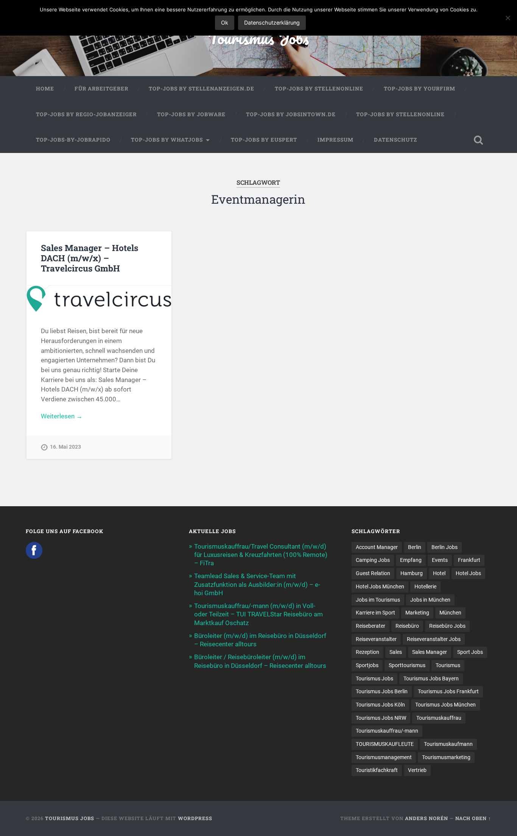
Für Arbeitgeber (101, 88)
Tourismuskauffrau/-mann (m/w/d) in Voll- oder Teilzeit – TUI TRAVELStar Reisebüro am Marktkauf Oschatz (258, 614)
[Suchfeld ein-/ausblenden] (478, 140)
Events (440, 560)
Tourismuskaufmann (448, 744)
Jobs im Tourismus (378, 600)
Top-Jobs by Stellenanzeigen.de (201, 88)
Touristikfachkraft (377, 770)
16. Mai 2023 (65, 447)
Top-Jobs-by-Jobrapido (73, 139)
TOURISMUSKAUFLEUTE (385, 744)
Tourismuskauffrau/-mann (387, 731)
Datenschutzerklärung (272, 22)
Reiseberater (370, 626)
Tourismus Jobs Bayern (431, 678)
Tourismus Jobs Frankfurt (448, 691)
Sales (395, 652)
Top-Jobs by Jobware (191, 114)
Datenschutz (395, 139)
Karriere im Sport (375, 613)
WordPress (195, 818)
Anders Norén (426, 818)
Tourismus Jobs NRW (381, 718)
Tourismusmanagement (384, 757)
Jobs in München (430, 600)
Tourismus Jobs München (445, 705)
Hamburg (411, 573)
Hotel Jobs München (380, 586)
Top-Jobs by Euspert (264, 139)
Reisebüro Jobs (447, 626)
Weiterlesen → (62, 416)
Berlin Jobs (444, 547)
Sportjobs (367, 665)
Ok (224, 22)
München (450, 613)
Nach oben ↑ (473, 818)
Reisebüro (407, 626)
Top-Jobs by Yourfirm (419, 88)
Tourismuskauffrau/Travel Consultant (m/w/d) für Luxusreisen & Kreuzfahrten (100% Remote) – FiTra (260, 555)
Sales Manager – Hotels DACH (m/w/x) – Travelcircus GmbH (89, 258)
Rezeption (367, 652)
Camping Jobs (373, 560)
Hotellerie (425, 586)
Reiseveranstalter (376, 639)
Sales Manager (429, 652)
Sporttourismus (407, 665)
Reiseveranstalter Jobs (434, 639)
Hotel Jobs (468, 573)
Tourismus (448, 665)
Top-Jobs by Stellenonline (319, 88)
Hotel (439, 573)
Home (45, 88)
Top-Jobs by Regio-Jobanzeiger (86, 114)
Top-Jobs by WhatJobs (167, 139)
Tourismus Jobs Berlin (382, 691)
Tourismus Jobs (258, 37)
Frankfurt (469, 560)
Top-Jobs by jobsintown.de (291, 114)
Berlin (414, 547)
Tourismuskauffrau (438, 718)
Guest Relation (373, 573)
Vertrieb (417, 770)
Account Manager (377, 547)
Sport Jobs (470, 652)
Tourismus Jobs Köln (380, 705)
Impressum (335, 139)
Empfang (411, 560)
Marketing (417, 613)
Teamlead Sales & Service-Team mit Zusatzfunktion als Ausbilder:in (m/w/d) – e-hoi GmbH (257, 584)
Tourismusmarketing (446, 757)
